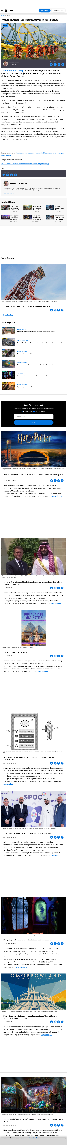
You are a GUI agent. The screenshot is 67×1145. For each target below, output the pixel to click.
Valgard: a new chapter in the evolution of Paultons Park (26, 306)
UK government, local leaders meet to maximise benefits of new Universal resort (39, 365)
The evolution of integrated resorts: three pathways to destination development (39, 342)
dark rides (20, 373)
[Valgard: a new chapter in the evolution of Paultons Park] (33, 282)
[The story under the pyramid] (33, 628)
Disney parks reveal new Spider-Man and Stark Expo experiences (15, 219)
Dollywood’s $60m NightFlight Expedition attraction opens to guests (36, 331)
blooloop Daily (29, 411)
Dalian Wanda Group (12, 70)
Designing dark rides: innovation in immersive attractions (33, 375)
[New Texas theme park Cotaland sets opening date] (5, 207)
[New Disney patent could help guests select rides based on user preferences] (33, 731)
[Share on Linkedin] (51, 64)
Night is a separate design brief (25, 387)
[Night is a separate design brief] (8, 385)
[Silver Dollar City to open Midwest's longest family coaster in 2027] (27, 207)
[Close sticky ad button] (66, 1138)
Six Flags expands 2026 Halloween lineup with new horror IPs (60, 209)
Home (3, 15)
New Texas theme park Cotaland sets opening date (15, 208)
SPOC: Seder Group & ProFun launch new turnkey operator (27, 833)
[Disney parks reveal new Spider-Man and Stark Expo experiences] (5, 217)
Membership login (58, 10)
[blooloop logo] (21, 10)
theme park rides (21, 329)
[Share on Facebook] (62, 64)
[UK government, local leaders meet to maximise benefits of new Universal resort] (8, 363)
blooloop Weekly (40, 411)
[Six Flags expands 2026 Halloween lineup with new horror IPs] (50, 207)
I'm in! (33, 422)
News (8, 15)
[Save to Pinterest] (59, 64)
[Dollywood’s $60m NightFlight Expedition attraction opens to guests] (8, 330)
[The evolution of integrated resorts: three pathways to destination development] (8, 341)
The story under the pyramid (15, 652)
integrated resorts (22, 340)
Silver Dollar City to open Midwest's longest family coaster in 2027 (37, 209)
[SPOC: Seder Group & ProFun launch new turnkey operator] (33, 809)
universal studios (22, 362)
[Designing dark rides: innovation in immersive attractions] (8, 374)
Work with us (44, 10)
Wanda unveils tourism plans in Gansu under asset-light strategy (25, 164)
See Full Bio (7, 193)
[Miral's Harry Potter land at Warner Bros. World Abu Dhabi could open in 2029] (33, 449)
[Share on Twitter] (55, 64)
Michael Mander (15, 62)
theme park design (22, 351)
